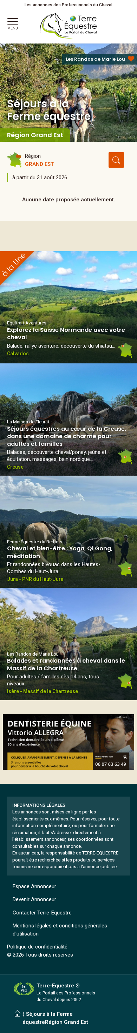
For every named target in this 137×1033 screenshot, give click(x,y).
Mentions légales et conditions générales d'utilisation (60, 930)
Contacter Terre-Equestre (42, 913)
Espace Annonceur (34, 886)
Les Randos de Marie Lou (95, 59)
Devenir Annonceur (34, 899)
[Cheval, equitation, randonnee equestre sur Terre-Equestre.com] (68, 26)
